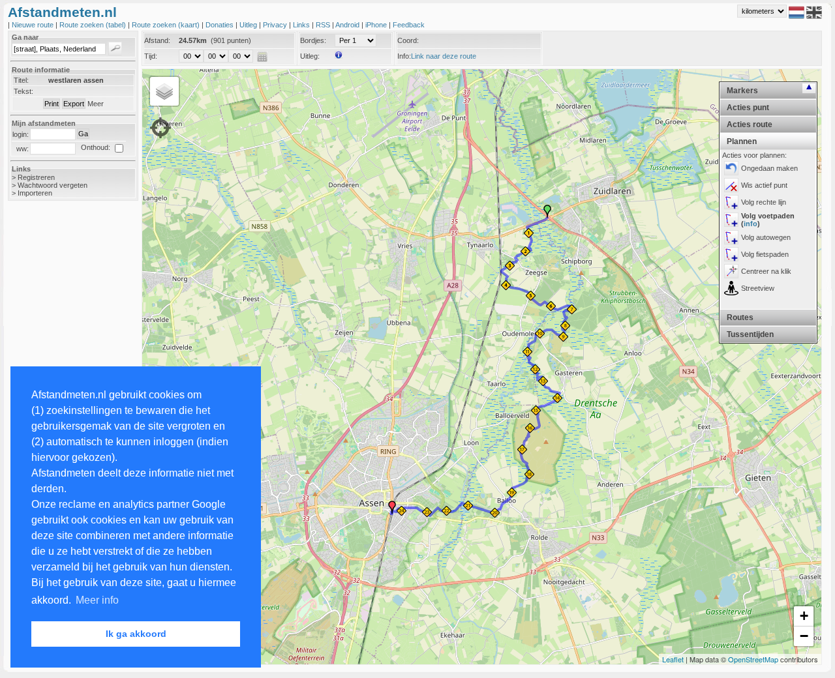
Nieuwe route (33, 25)
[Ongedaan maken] (731, 168)
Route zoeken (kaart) (167, 25)
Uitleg (249, 25)
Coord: (408, 40)
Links (302, 25)
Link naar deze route (443, 56)
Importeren (35, 193)
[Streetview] (731, 288)
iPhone (377, 25)
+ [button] (804, 616)
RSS (324, 25)
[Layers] (164, 91)
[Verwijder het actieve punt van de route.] (731, 185)
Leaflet (673, 659)
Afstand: (157, 40)
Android (348, 25)
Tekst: (23, 91)
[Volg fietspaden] (731, 254)
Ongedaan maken (769, 168)
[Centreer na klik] (731, 271)
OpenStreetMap (753, 659)
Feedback (409, 25)
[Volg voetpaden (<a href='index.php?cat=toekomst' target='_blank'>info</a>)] (731, 220)
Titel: (21, 80)
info (750, 224)
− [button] (804, 636)
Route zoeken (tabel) (93, 25)
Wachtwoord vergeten (52, 185)
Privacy (276, 25)
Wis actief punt (764, 185)
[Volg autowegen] (731, 237)
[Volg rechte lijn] (731, 202)
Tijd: (150, 56)
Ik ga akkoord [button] (136, 633)
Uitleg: (310, 56)
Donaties (220, 25)
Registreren (36, 177)
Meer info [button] (97, 600)
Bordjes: (313, 40)
